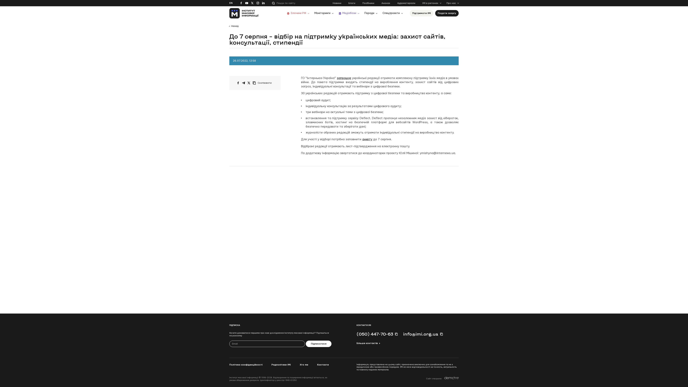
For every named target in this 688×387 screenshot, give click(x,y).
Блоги (351, 3)
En (231, 3)
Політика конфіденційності (245, 365)
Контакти (323, 365)
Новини (337, 3)
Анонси (385, 3)
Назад (234, 26)
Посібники (368, 3)
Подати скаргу (447, 13)
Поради (369, 13)
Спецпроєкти (391, 13)
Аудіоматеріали (406, 3)
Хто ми (304, 365)
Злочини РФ (298, 13)
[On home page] (244, 13)
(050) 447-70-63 (375, 334)
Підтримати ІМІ (421, 13)
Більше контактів (367, 343)
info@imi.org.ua (420, 334)
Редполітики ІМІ (281, 365)
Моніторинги (322, 13)
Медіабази (349, 13)
